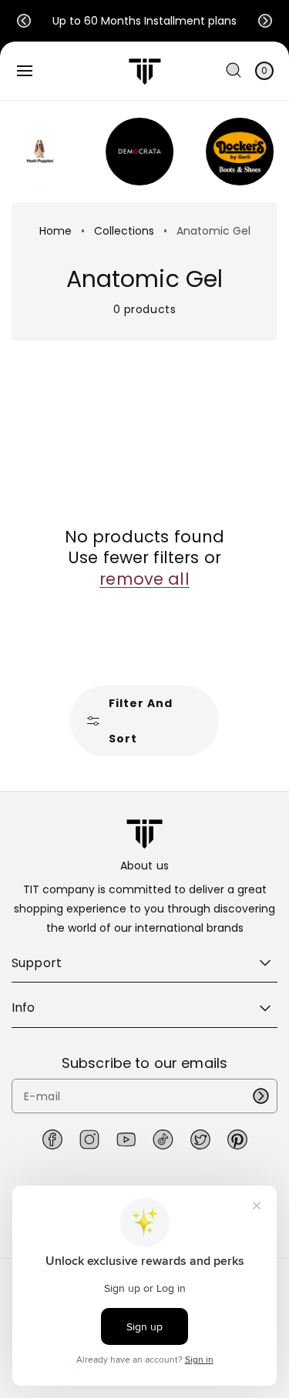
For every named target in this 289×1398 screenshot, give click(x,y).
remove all (144, 579)
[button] (23, 20)
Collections (124, 231)
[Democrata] (132, 151)
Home (55, 231)
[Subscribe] (260, 1096)
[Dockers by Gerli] (233, 151)
